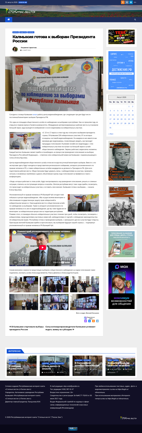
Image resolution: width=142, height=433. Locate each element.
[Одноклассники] (93, 321)
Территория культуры (57, 363)
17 (110, 119)
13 (121, 115)
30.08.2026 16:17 (49, 372)
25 (114, 123)
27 (121, 123)
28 (125, 123)
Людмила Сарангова (28, 48)
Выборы (15, 32)
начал (35, 114)
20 (121, 119)
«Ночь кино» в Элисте (51, 367)
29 (129, 123)
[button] (135, 19)
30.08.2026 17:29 (16, 372)
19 (118, 119)
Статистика (78, 360)
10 (110, 115)
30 (133, 123)
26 (118, 123)
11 (114, 115)
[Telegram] (97, 321)
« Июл (110, 134)
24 (110, 123)
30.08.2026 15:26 (82, 369)
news (28, 372)
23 (133, 119)
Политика (31, 32)
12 (118, 115)
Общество (23, 32)
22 (129, 119)
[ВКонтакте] (89, 321)
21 (125, 119)
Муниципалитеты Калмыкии (17, 360)
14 (125, 115)
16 (133, 115)
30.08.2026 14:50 (115, 369)
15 (129, 115)
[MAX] (85, 321)
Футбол (116, 360)
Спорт (110, 360)
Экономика (87, 360)
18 (114, 119)
